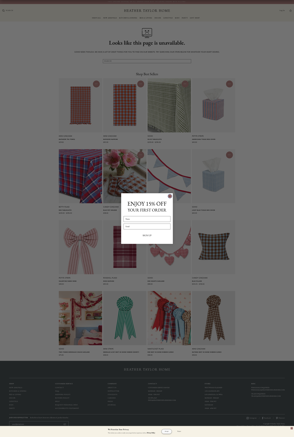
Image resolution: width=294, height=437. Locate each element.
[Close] (292, 428)
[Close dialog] (170, 196)
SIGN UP (147, 235)
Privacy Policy (151, 433)
